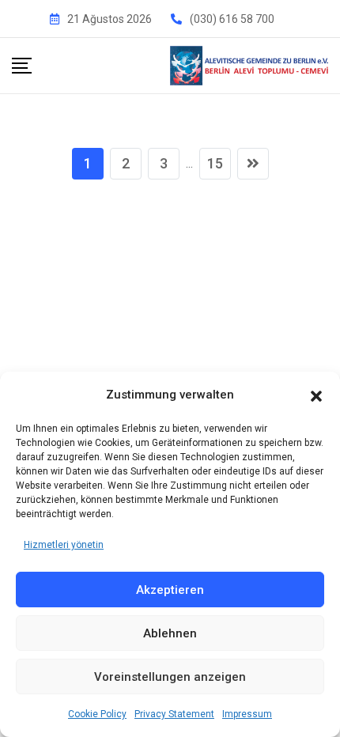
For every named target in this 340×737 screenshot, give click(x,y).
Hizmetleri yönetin (64, 544)
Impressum (247, 714)
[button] (316, 395)
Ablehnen (170, 633)
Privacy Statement (174, 714)
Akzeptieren (170, 590)
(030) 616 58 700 (232, 19)
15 (215, 163)
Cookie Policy (97, 714)
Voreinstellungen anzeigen (170, 677)
